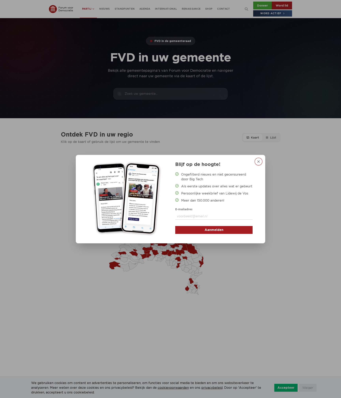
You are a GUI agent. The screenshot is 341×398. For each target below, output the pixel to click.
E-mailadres (183, 209)
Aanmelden (214, 230)
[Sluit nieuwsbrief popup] (258, 161)
